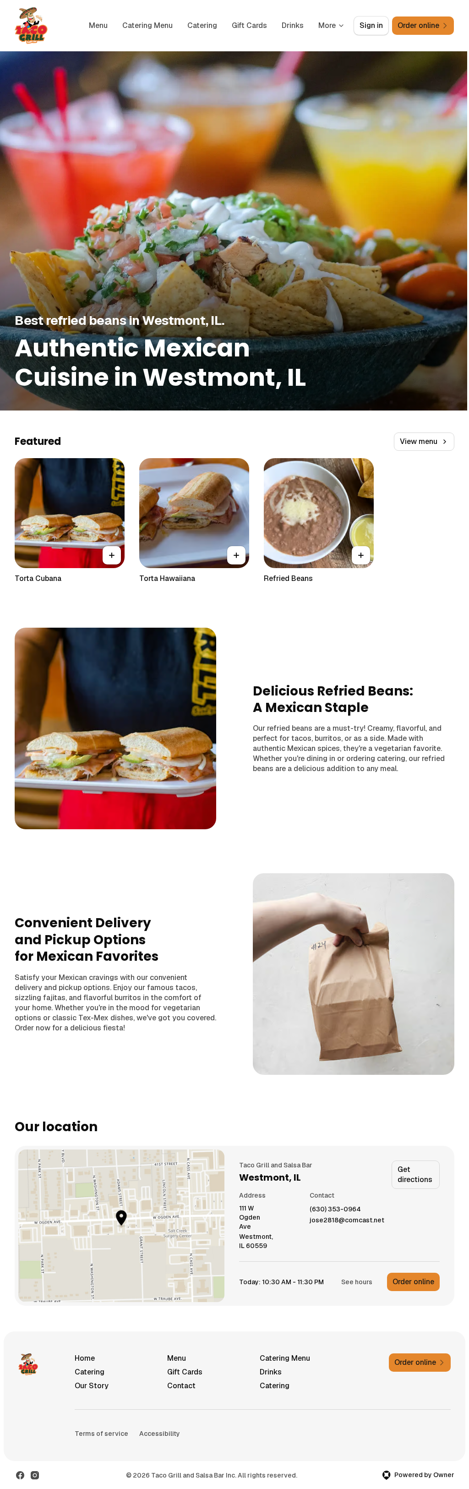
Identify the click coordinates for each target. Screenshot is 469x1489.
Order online (413, 1281)
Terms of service (101, 1433)
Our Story (92, 1385)
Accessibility (159, 1433)
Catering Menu (147, 25)
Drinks (293, 25)
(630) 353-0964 (335, 1209)
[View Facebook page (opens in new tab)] (20, 1475)
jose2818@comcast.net (347, 1220)
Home (85, 1358)
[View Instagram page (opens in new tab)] (34, 1475)
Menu (98, 25)
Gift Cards (249, 25)
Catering (202, 25)
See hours (356, 1282)
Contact (181, 1385)
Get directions (415, 1174)
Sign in (371, 25)
